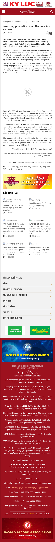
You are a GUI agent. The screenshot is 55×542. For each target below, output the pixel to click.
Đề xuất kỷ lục (9, 307)
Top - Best (7, 301)
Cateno (31, 514)
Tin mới (36, 21)
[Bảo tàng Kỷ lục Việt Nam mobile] (27, 181)
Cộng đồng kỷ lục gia (12, 278)
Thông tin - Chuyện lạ (22, 21)
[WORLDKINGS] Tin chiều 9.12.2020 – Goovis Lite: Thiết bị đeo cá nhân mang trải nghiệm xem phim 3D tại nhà (14, 228)
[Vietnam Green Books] (15, 330)
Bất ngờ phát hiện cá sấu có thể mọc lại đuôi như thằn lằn (13, 207)
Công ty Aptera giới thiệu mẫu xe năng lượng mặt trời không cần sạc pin (39, 249)
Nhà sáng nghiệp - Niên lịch (15, 295)
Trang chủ (7, 21)
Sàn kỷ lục (7, 312)
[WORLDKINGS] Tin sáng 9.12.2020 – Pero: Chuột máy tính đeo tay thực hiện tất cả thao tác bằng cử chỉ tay (40, 228)
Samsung (14, 167)
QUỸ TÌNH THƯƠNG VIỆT (12, 318)
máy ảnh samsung (14, 169)
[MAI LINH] (40, 330)
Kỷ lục (5, 284)
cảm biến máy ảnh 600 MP (30, 167)
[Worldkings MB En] (27, 528)
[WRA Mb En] (27, 351)
